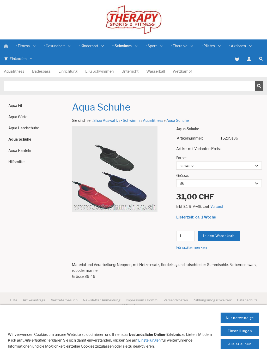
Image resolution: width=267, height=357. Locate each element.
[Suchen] (259, 86)
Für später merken (191, 247)
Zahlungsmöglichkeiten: (212, 300)
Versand (216, 207)
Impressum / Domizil (142, 300)
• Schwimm (130, 120)
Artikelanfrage (34, 300)
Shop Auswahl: (105, 120)
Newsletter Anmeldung (101, 300)
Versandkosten (175, 300)
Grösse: (182, 175)
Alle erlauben (239, 344)
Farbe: (181, 158)
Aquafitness (153, 120)
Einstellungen (149, 340)
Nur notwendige (240, 318)
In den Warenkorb (219, 236)
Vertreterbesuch (64, 300)
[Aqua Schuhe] (114, 169)
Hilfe (13, 300)
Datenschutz (247, 300)
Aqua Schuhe (177, 120)
